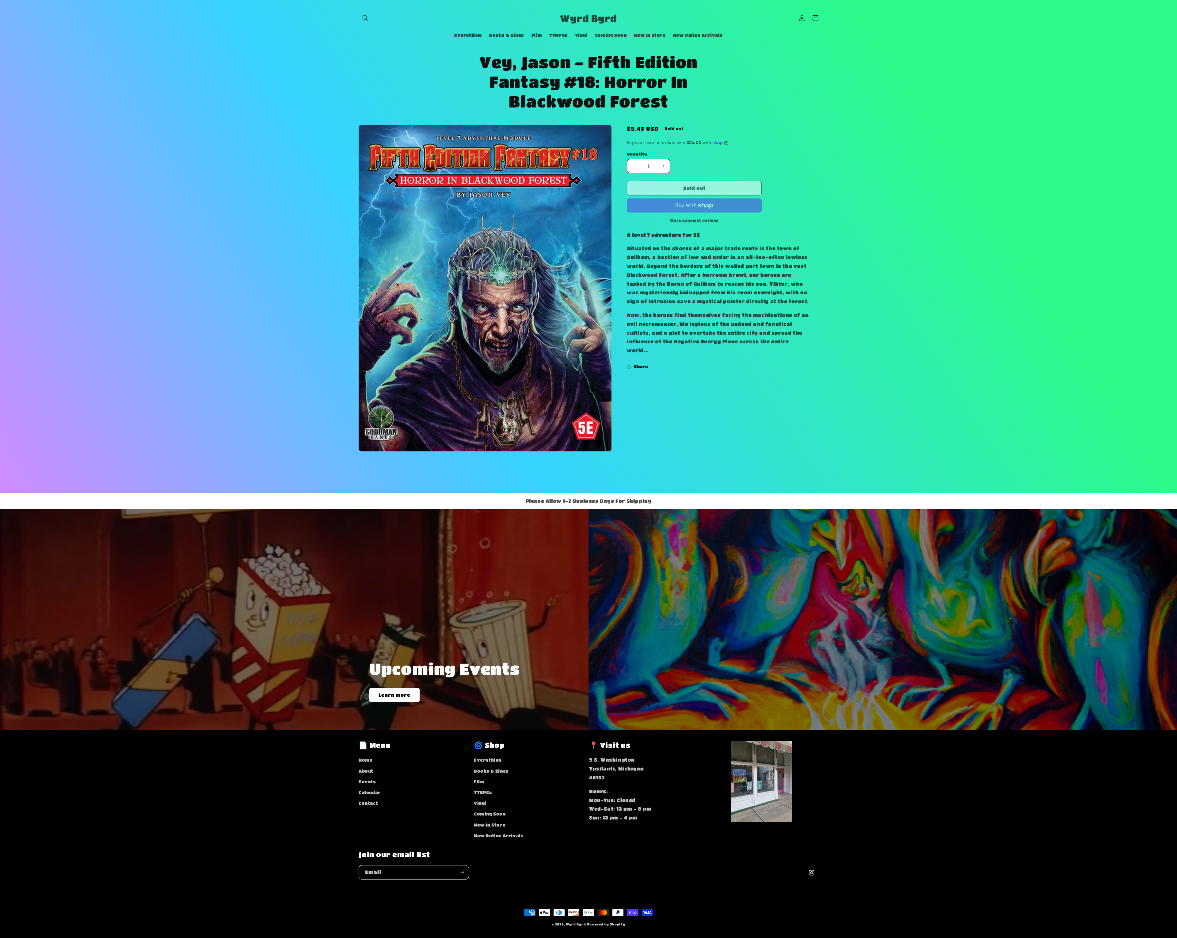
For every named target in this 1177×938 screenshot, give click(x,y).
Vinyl (480, 803)
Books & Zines (491, 770)
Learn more (394, 695)
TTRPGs (483, 792)
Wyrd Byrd (576, 924)
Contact (368, 803)
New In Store (489, 824)
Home (365, 759)
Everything (487, 759)
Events (367, 781)
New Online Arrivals (499, 835)
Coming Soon (490, 813)
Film (479, 781)
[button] (365, 18)
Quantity (637, 154)
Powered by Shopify (606, 924)
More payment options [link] (694, 220)
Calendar (370, 792)
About (366, 770)
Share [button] (641, 366)
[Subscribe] (462, 872)
